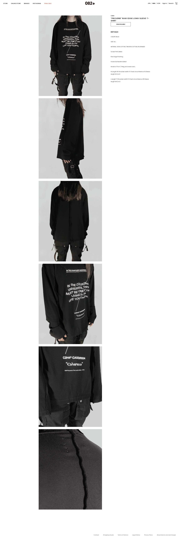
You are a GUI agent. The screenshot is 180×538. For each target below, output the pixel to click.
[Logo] (90, 3)
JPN (149, 3)
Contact (96, 535)
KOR (158, 3)
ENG (153, 3)
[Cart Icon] (176, 3)
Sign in (164, 3)
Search (171, 3)
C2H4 (112, 16)
